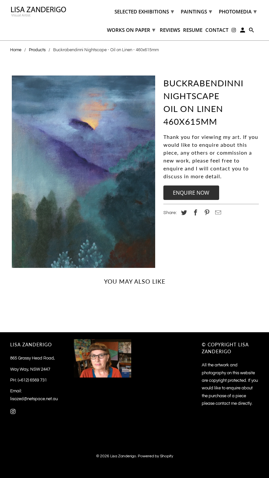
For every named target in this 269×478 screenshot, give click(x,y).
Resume (192, 30)
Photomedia (238, 11)
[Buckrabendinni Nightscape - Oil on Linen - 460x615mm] (83, 172)
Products (37, 50)
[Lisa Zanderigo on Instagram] (13, 412)
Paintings (196, 11)
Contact (216, 30)
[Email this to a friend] (217, 213)
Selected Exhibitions (144, 11)
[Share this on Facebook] (194, 213)
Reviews (170, 30)
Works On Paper (131, 29)
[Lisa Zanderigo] (39, 11)
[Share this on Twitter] (183, 213)
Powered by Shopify (155, 456)
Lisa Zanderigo (123, 456)
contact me (226, 403)
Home (15, 50)
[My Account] (243, 31)
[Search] (252, 31)
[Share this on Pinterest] (205, 213)
